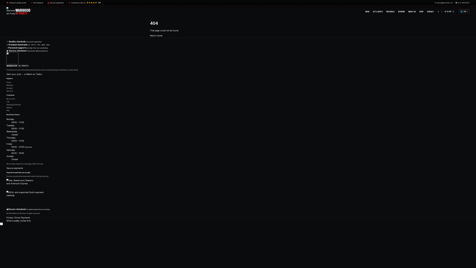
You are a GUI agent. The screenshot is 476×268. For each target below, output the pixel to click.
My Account (10, 99)
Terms (17, 217)
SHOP (421, 11)
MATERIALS (390, 11)
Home (8, 82)
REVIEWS (401, 11)
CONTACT (430, 11)
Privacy (10, 217)
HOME (367, 11)
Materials (9, 85)
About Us (9, 91)
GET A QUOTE (378, 11)
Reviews (9, 88)
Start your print (15, 74)
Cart (7, 102)
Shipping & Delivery (13, 105)
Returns (9, 108)
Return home (156, 35)
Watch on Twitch (33, 74)
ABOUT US (412, 11)
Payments (25, 217)
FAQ (7, 110)
